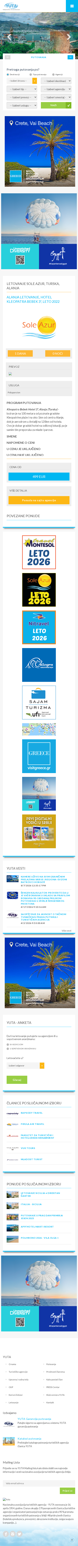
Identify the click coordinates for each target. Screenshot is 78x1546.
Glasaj (17, 1079)
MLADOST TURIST (32, 1159)
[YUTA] (11, 7)
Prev (7, 57)
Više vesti (66, 930)
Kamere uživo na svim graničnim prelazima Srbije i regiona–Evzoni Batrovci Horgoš (44, 879)
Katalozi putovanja (29, 1438)
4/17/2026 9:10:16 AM (33, 907)
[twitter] (19, 1534)
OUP (11, 1387)
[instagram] (13, 1534)
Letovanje (14, 1402)
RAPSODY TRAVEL (32, 1112)
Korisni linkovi (16, 1395)
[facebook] (6, 1534)
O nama (12, 1364)
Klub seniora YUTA (55, 1395)
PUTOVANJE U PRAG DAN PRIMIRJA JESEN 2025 (42, 1216)
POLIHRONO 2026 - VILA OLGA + (40, 1237)
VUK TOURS (28, 1148)
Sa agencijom (16, 1044)
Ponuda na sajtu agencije (39, 500)
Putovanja (51, 1364)
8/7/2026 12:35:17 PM (33, 885)
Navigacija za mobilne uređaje (72, 6)
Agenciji (59, 74)
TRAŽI (53, 105)
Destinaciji (15, 74)
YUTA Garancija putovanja (34, 1418)
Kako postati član (54, 1379)
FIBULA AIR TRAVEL (32, 1124)
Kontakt (50, 1402)
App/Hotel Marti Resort (37, 1226)
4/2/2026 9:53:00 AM (33, 923)
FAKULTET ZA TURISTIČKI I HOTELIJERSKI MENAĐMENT (38, 1136)
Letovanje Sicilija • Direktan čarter (40, 1194)
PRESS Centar (53, 1387)
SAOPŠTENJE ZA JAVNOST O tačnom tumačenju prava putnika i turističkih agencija (43, 917)
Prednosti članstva (55, 1372)
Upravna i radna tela (18, 1379)
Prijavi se (67, 1490)
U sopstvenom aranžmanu (23, 1049)
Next (70, 57)
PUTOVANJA (38, 57)
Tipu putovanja (40, 74)
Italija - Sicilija (31, 1204)
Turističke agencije (18, 1372)
